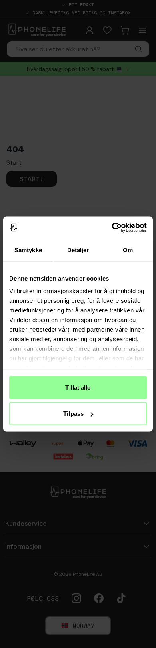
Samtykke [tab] (28, 249)
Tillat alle (77, 387)
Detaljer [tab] (78, 249)
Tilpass (73, 413)
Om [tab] (128, 249)
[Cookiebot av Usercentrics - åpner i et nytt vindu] (112, 228)
